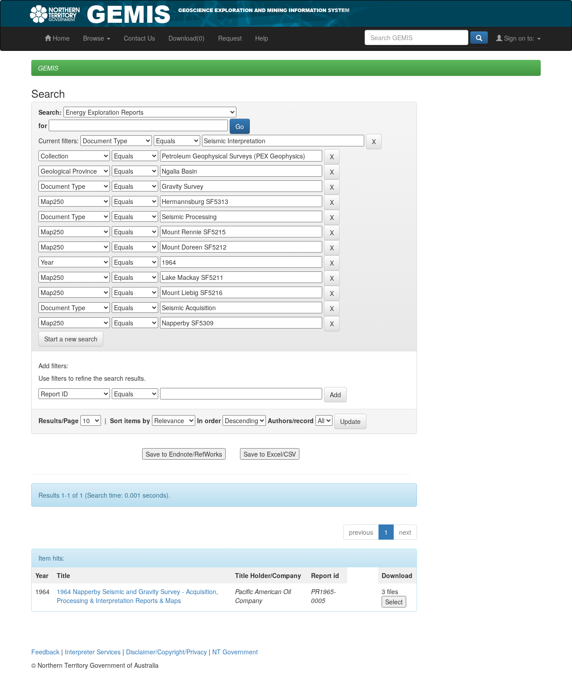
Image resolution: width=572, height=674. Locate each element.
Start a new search (70, 338)
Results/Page (58, 420)
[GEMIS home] (256, 12)
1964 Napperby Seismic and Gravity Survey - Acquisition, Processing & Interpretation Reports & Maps (137, 596)
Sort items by (130, 420)
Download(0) (186, 37)
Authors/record (291, 420)
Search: (50, 112)
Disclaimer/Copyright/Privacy (166, 651)
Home (60, 37)
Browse (94, 37)
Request (230, 37)
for (42, 125)
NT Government (235, 651)
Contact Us (139, 37)
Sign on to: (519, 37)
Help (261, 37)
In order (209, 420)
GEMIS (48, 67)
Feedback (45, 651)
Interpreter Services (93, 651)
